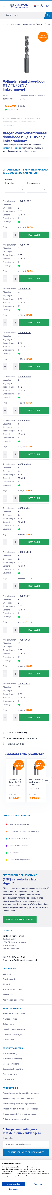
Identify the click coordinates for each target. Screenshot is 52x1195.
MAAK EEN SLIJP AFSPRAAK (19, 919)
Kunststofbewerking (12, 1059)
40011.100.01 (24, 684)
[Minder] (5, 235)
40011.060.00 (24, 464)
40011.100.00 (24, 640)
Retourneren (9, 1024)
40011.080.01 (24, 596)
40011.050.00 (24, 376)
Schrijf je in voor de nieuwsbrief (26, 1152)
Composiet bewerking (13, 1069)
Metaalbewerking (11, 1064)
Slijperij (6, 984)
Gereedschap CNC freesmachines (19, 1098)
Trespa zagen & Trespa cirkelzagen (19, 1114)
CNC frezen (8, 1079)
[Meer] (15, 235)
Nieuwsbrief (8, 1040)
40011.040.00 (24, 289)
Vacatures (8, 995)
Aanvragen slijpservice (13, 1000)
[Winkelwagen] (47, 6)
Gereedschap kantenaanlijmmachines (21, 1093)
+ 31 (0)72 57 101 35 (16, 957)
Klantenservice (10, 1019)
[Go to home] (19, 6)
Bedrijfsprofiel (10, 979)
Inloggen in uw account (14, 1014)
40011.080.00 (24, 552)
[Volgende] (46, 780)
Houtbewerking (10, 1053)
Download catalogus (12, 1034)
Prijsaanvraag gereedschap (16, 1119)
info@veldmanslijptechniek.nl (23, 960)
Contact (7, 974)
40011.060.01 (24, 508)
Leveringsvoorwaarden (14, 1029)
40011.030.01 (24, 245)
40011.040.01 (24, 333)
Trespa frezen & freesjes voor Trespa (21, 1109)
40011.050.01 (24, 420)
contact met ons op (12, 148)
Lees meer (7, 125)
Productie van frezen (13, 989)
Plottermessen (10, 1074)
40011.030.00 (24, 201)
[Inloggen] (42, 5)
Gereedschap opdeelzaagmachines (19, 1104)
